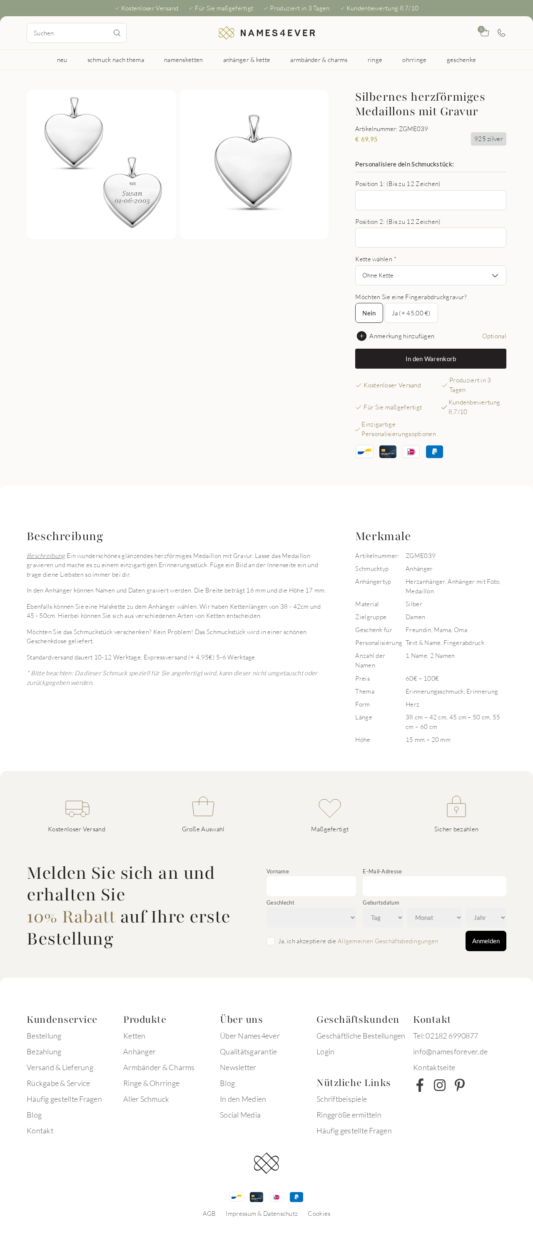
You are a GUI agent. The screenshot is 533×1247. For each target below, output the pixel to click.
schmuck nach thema (115, 59)
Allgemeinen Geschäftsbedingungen (388, 941)
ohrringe (414, 59)
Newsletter (238, 1067)
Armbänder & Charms (159, 1067)
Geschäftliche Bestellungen (361, 1035)
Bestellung (44, 1035)
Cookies (319, 1213)
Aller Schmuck (146, 1098)
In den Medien (243, 1098)
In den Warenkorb (431, 358)
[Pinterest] (459, 1085)
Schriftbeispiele (341, 1098)
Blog (34, 1114)
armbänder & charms (318, 59)
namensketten (183, 59)
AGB (209, 1213)
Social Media (240, 1114)
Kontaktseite (434, 1067)
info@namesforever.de (450, 1051)
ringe (375, 59)
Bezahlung (44, 1051)
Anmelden (486, 941)
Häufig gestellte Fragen (64, 1098)
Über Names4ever (250, 1035)
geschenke (461, 59)
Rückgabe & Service (58, 1083)
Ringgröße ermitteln (348, 1114)
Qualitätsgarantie (248, 1051)
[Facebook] (419, 1085)
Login (325, 1051)
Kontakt (40, 1130)
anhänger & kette (247, 59)
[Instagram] (439, 1085)
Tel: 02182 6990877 (445, 1035)
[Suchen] (117, 32)
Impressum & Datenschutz (262, 1213)
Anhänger (139, 1051)
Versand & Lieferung (60, 1067)
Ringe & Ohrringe (151, 1083)
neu (62, 59)
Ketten (134, 1035)
